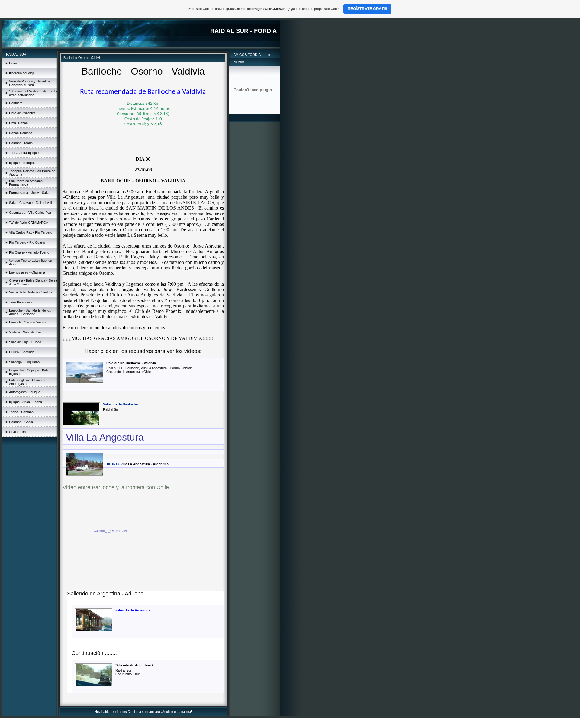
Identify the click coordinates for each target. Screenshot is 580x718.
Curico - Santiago (21, 352)
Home (13, 63)
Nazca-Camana (20, 133)
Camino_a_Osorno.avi (110, 531)
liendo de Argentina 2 (136, 665)
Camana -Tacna (21, 143)
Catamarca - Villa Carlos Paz (30, 212)
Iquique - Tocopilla (22, 163)
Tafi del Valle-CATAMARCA (28, 222)
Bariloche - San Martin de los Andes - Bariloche (30, 312)
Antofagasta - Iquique (24, 392)
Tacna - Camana (21, 412)
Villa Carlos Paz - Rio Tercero (30, 232)
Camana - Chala (21, 422)
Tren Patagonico (21, 302)
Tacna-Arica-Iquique (24, 153)
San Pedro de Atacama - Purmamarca (27, 182)
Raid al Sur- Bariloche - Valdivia (131, 363)
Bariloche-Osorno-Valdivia (28, 322)
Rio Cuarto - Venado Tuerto (29, 252)
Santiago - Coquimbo (24, 362)
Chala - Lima (18, 432)
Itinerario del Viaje (22, 73)
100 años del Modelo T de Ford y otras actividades (33, 93)
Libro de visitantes (22, 113)
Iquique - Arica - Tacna (25, 402)
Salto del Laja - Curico (25, 342)
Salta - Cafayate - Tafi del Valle (31, 202)
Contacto (15, 103)
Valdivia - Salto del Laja (25, 332)
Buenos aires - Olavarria (27, 272)
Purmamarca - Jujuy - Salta (29, 192)
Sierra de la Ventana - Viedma (30, 292)
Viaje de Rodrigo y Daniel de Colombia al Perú (29, 83)
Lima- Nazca (18, 123)
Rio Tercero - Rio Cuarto (27, 242)
